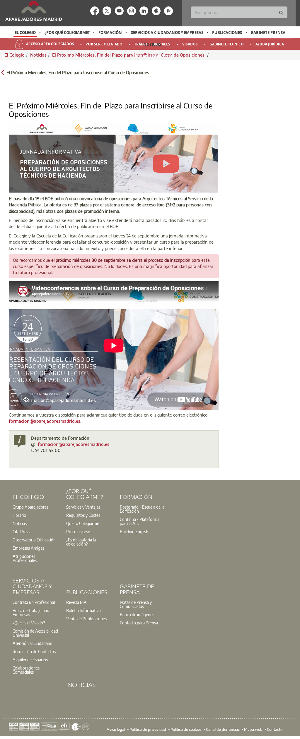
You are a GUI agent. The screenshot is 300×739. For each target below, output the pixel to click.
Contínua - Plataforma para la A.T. (139, 521)
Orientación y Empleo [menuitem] (152, 55)
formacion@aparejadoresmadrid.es (44, 421)
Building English (134, 531)
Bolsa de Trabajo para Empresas (31, 612)
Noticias (152, 44)
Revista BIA (76, 602)
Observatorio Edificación (34, 539)
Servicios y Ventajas (83, 506)
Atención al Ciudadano (32, 643)
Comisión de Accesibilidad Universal (35, 633)
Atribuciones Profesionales (25, 558)
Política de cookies (186, 729)
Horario (19, 515)
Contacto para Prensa (139, 622)
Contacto (274, 729)
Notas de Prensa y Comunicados (136, 604)
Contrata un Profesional (34, 602)
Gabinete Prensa (268, 32)
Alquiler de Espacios (30, 659)
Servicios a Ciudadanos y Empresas (167, 32)
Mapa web (253, 729)
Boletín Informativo (83, 610)
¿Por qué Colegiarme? (67, 32)
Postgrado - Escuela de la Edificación (142, 509)
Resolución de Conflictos (34, 651)
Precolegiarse (78, 531)
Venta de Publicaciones (86, 618)
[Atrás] (2, 72)
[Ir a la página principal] (33, 10)
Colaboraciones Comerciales (26, 670)
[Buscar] (281, 13)
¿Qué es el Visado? (29, 622)
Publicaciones (227, 32)
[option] (25, 32)
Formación (110, 32)
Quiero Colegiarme (82, 523)
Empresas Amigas (28, 548)
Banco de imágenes (137, 614)
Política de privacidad (147, 729)
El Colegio (25, 32)
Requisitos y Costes (83, 515)
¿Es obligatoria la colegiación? (81, 541)
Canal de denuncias (223, 729)
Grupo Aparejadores (30, 506)
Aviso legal (116, 729)
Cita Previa (22, 531)
